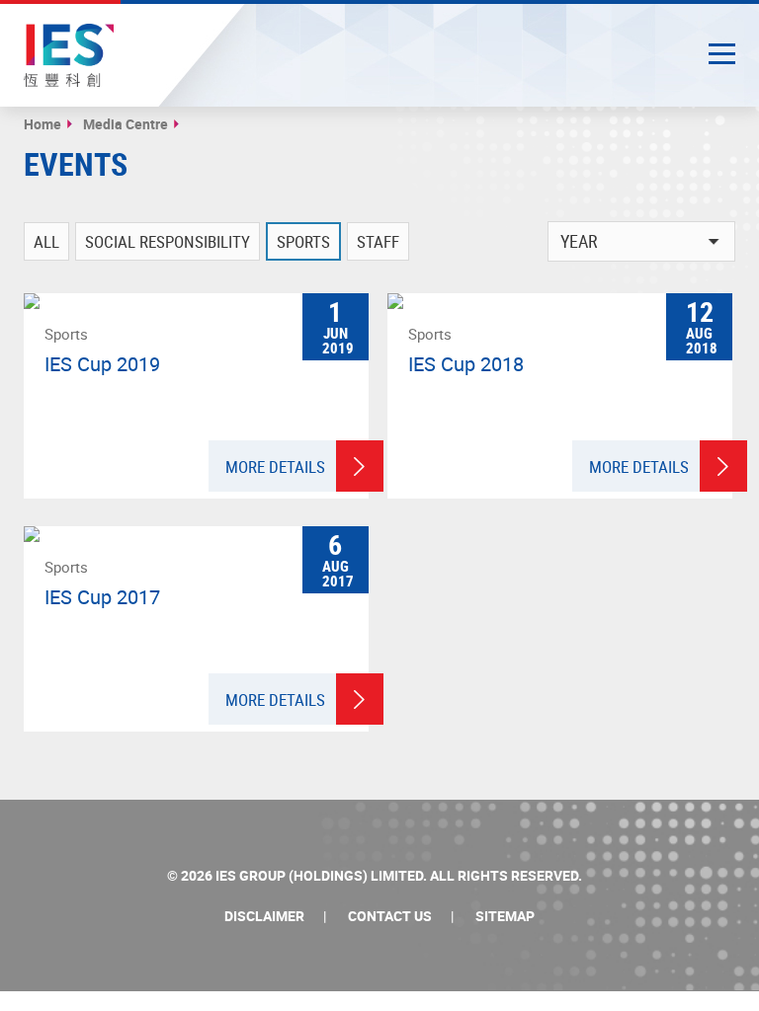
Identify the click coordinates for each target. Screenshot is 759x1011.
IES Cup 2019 (102, 364)
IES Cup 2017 (102, 597)
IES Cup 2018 (466, 364)
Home (42, 124)
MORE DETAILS (275, 466)
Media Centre (125, 124)
